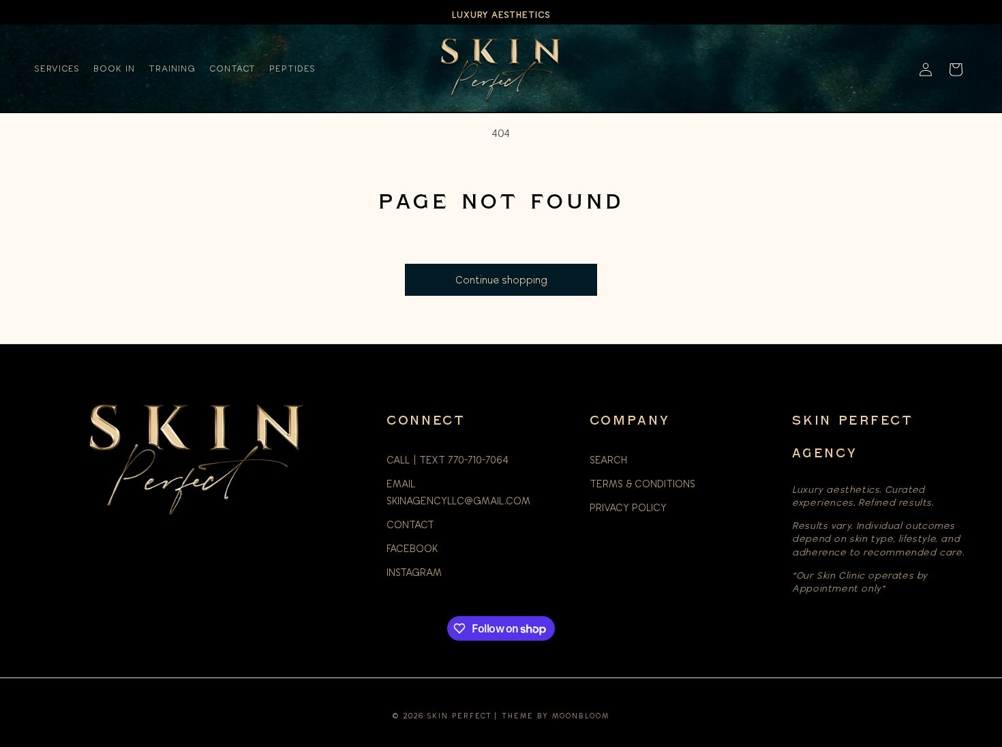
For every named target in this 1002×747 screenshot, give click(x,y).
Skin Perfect (459, 715)
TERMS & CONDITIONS (642, 484)
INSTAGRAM (414, 572)
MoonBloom (580, 715)
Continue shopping (501, 280)
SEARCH (608, 460)
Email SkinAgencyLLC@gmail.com (458, 492)
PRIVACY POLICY (628, 508)
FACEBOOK (412, 549)
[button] (956, 70)
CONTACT (410, 525)
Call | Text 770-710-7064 (447, 460)
